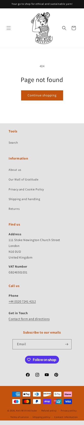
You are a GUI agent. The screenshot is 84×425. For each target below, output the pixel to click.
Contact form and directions (29, 319)
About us (15, 170)
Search (13, 142)
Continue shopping (42, 95)
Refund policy (49, 410)
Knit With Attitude (26, 410)
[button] (8, 28)
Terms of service (19, 417)
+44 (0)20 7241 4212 (22, 301)
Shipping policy (41, 417)
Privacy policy (69, 410)
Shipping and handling (24, 199)
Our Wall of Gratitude (24, 179)
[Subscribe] (66, 344)
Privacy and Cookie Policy (26, 189)
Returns (14, 209)
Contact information (66, 417)
